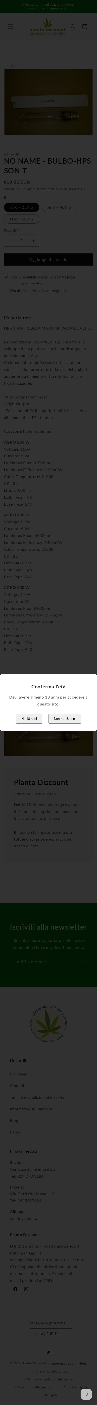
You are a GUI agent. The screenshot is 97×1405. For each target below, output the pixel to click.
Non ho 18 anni (65, 719)
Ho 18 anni (29, 719)
